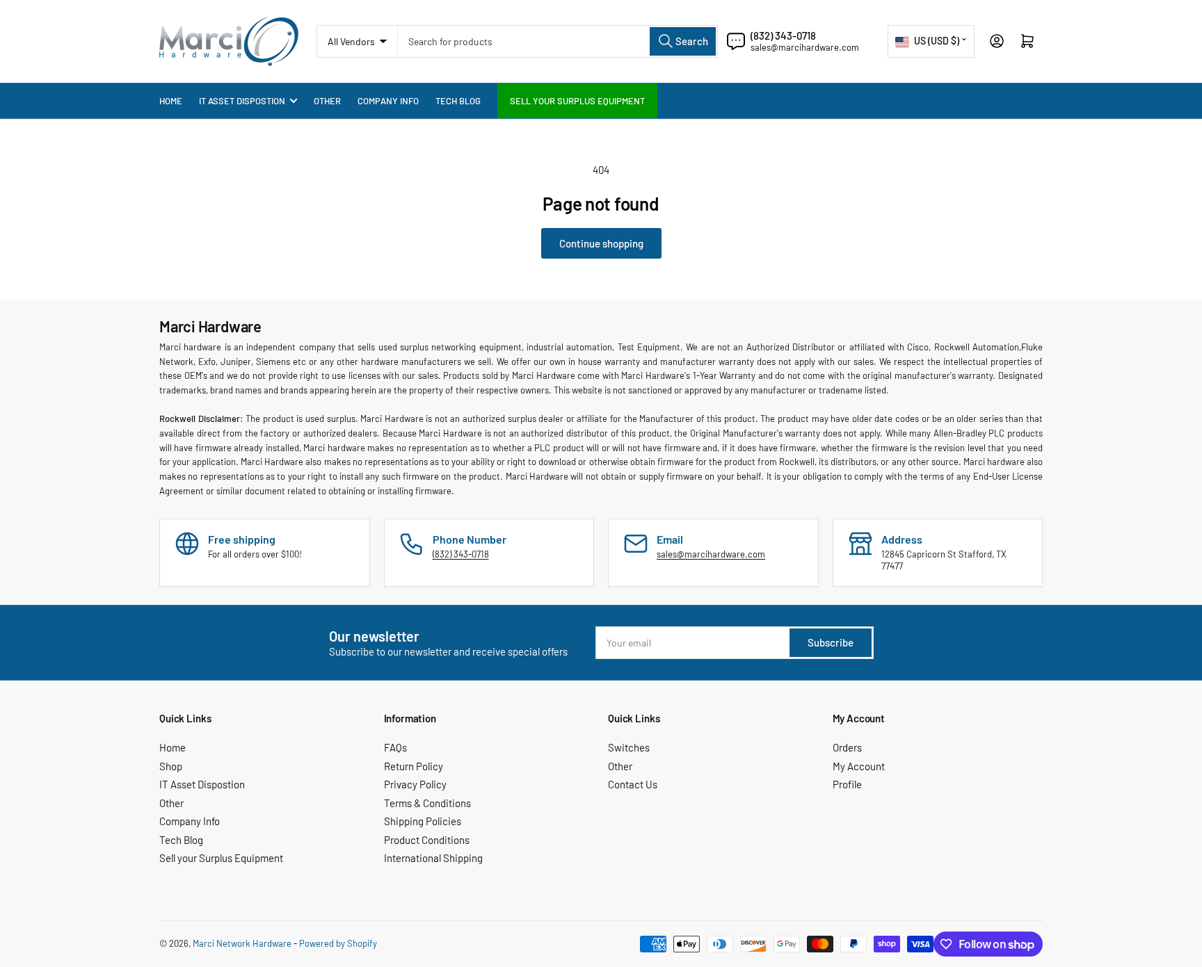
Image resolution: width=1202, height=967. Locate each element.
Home (170, 100)
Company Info (388, 100)
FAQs (395, 747)
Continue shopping (601, 243)
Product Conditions (427, 840)
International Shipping (433, 858)
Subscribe (831, 642)
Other (327, 100)
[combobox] (558, 41)
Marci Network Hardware (242, 943)
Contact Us (632, 784)
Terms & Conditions (427, 803)
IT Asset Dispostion (242, 100)
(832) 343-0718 (783, 35)
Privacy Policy (415, 784)
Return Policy (413, 766)
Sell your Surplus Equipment (577, 100)
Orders (847, 747)
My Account (859, 766)
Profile (847, 784)
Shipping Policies (422, 821)
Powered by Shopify (338, 943)
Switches (629, 747)
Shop (170, 766)
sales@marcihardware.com (805, 47)
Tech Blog (458, 100)
